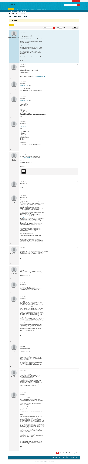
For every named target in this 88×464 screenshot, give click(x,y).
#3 (77, 81)
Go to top (76, 457)
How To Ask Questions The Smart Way (33, 169)
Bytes (53, 457)
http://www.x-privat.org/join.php (40, 76)
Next (77, 452)
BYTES (16, 9)
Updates (33, 9)
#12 (77, 296)
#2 (77, 64)
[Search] (78, 5)
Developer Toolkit (41, 9)
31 (73, 452)
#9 (77, 247)
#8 (77, 195)
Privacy (64, 457)
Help (56, 457)
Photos (24, 25)
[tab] (11, 25)
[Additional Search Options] (76, 5)
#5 (77, 121)
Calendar (17, 11)
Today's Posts (23, 11)
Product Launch (25, 9)
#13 (77, 344)
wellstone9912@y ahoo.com (24, 68)
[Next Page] (69, 28)
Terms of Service (70, 457)
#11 (77, 282)
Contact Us (60, 457)
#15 (77, 392)
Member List (11, 11)
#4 (77, 96)
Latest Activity (18, 25)
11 (69, 452)
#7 (77, 181)
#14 (77, 370)
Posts (11, 25)
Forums (11, 9)
